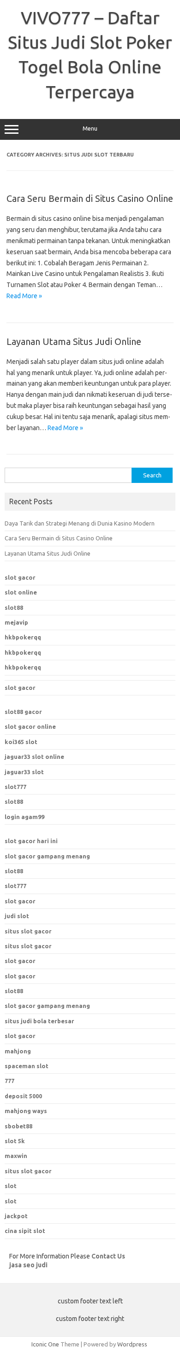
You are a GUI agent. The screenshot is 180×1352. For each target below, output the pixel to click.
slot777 (15, 786)
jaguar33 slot (24, 772)
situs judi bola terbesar (39, 1021)
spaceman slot (26, 1066)
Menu (90, 128)
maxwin (16, 1155)
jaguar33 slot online (34, 756)
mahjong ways (26, 1111)
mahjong (18, 1051)
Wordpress (132, 1344)
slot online (21, 592)
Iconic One (45, 1344)
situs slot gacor (28, 931)
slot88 (14, 607)
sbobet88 (18, 1126)
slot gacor (20, 577)
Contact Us (108, 1256)
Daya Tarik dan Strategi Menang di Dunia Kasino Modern (80, 523)
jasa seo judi (28, 1265)
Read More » (24, 296)
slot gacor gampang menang (47, 856)
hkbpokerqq (23, 637)
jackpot (16, 1216)
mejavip (16, 622)
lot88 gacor (23, 711)
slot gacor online (30, 726)
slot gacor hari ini (31, 841)
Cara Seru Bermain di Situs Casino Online (89, 198)
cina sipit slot (25, 1230)
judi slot (17, 916)
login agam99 (24, 817)
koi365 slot (21, 742)
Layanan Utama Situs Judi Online (73, 341)
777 (9, 1080)
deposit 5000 (23, 1096)
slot (11, 1186)
